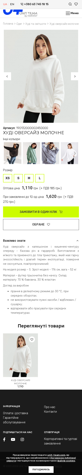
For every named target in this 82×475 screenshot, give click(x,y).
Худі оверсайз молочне (20, 382)
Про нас (49, 407)
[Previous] (7, 76)
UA (5, 4)
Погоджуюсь (41, 469)
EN (12, 4)
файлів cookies (66, 460)
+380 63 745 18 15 (36, 4)
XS (8, 178)
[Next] (75, 76)
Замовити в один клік (39, 212)
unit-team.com (56, 455)
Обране (38, 224)
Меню (74, 13)
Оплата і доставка (15, 413)
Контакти (50, 411)
